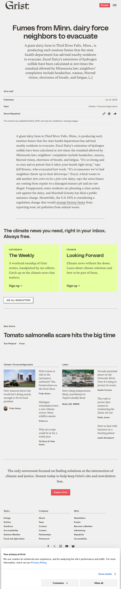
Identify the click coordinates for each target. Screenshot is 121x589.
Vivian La (43, 421)
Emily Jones (103, 417)
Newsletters (79, 518)
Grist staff (8, 91)
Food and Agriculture (14, 538)
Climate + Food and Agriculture (102, 106)
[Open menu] (114, 5)
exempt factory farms (70, 202)
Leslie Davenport (106, 437)
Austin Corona (105, 390)
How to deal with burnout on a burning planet (107, 429)
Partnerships (45, 534)
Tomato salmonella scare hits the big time (59, 334)
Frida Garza (15, 408)
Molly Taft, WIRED (71, 404)
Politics (7, 522)
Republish (79, 534)
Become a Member (83, 526)
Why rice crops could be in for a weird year (48, 433)
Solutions (8, 526)
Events (77, 522)
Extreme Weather (12, 534)
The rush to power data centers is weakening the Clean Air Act (106, 405)
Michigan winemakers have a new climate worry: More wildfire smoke (48, 409)
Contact (43, 526)
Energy (7, 518)
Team (41, 522)
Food (21, 343)
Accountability (11, 530)
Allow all (98, 583)
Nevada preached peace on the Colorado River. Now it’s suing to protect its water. (107, 378)
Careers (42, 530)
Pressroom (44, 538)
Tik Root (43, 441)
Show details (105, 574)
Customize (58, 583)
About (42, 518)
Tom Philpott (10, 343)
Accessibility (80, 538)
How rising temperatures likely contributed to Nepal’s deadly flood (76, 394)
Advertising (79, 530)
